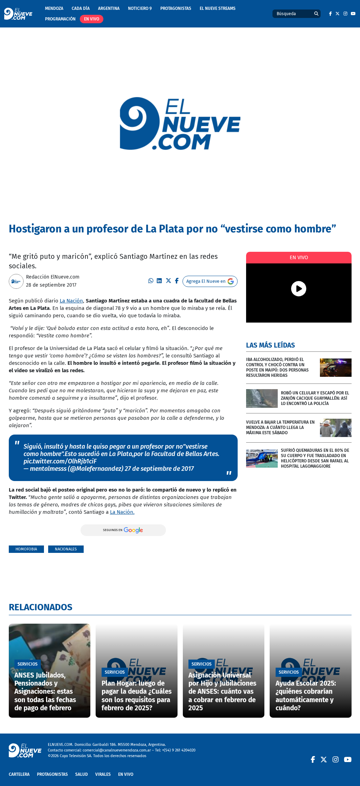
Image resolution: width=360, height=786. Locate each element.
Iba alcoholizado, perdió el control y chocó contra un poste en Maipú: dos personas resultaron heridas (277, 367)
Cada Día (81, 8)
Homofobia (26, 549)
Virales (103, 774)
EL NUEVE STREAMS (218, 8)
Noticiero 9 (140, 8)
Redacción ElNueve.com (52, 277)
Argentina (109, 8)
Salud (81, 774)
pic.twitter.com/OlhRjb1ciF (60, 461)
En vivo (91, 19)
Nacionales (66, 549)
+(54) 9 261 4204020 (178, 750)
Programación (60, 19)
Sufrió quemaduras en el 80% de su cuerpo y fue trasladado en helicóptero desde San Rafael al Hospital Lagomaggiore (315, 458)
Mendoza (54, 8)
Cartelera (19, 774)
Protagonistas (175, 8)
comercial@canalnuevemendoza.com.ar (117, 750)
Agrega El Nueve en (206, 281)
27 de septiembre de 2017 (159, 469)
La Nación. (122, 512)
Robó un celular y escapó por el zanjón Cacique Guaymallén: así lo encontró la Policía (315, 398)
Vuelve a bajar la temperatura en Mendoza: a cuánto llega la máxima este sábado (280, 427)
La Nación (71, 301)
